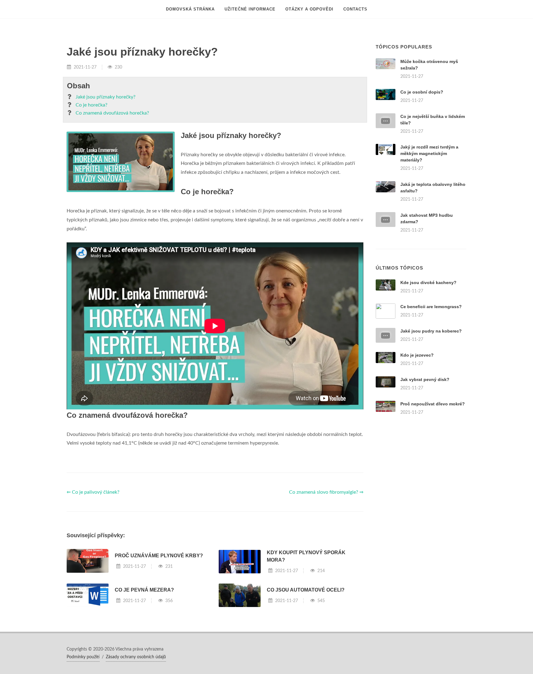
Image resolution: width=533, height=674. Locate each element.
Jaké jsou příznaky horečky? (105, 96)
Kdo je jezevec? (417, 355)
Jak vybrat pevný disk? (424, 379)
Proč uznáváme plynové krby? (159, 555)
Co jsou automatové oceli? (306, 589)
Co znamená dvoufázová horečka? (112, 113)
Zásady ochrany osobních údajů (136, 657)
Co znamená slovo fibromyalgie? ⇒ (326, 492)
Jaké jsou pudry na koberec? (431, 331)
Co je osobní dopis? (421, 92)
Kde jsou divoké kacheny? (428, 282)
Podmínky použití (83, 657)
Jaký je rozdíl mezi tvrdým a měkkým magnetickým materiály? (429, 153)
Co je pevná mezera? (144, 589)
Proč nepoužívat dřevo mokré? (432, 403)
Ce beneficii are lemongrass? (431, 306)
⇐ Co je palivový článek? (93, 492)
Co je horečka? (91, 105)
